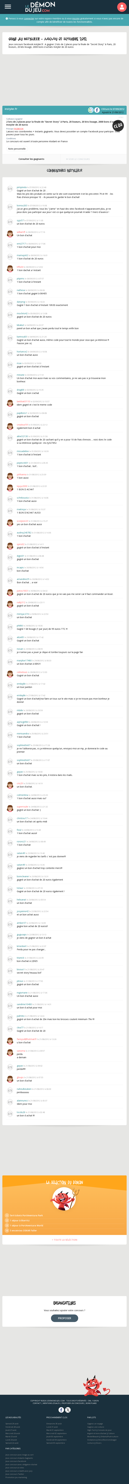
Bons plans (91, 1403)
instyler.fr (11, 109)
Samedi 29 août (12, 1423)
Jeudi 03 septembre (54, 1436)
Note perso (17, 148)
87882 (121, 117)
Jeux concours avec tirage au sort (20, 1455)
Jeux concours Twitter (15, 1474)
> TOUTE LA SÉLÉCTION (64, 1239)
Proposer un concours (73, 1403)
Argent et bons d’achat (96, 1433)
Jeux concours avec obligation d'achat (21, 1464)
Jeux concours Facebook (16, 1461)
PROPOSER (64, 1318)
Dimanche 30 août (54, 1423)
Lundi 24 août (11, 1440)
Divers (98, 1443)
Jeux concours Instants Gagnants (19, 1458)
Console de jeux (105, 1430)
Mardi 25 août (11, 1436)
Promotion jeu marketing (16, 1477)
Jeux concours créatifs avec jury (19, 1471)
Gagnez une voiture (95, 1427)
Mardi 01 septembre (55, 1430)
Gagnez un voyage (95, 1423)
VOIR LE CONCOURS (79, 159)
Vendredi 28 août (13, 1427)
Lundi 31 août (52, 1427)
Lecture (90, 1443)
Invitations (91, 1440)
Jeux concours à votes (15, 1467)
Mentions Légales (51, 1403)
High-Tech (91, 1430)
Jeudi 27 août (11, 1430)
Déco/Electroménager (107, 1440)
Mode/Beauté (93, 1436)
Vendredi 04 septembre (56, 1440)
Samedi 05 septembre (55, 1443)
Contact (37, 1403)
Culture (111, 1433)
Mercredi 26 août (13, 1433)
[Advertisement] (64, 80)
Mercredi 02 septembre (56, 1433)
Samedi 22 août (12, 1443)
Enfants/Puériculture (109, 1436)
